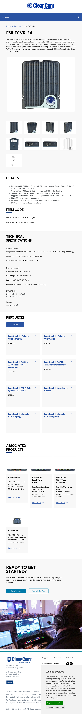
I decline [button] (58, 703)
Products (17, 26)
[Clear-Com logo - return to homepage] (41, 6)
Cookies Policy (39, 691)
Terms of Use (11, 691)
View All (15, 324)
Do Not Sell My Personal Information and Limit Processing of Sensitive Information (37, 697)
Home (8, 26)
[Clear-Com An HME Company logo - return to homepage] (19, 659)
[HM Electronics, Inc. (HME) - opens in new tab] (10, 682)
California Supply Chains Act (17, 694)
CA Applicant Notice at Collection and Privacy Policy (26, 700)
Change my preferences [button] (55, 707)
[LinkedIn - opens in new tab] (71, 664)
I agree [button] (49, 703)
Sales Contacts (16, 591)
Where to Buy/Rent (38, 591)
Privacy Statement (25, 691)
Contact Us (47, 664)
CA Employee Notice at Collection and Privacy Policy (26, 703)
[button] (79, 17)
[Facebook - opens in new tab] (67, 664)
